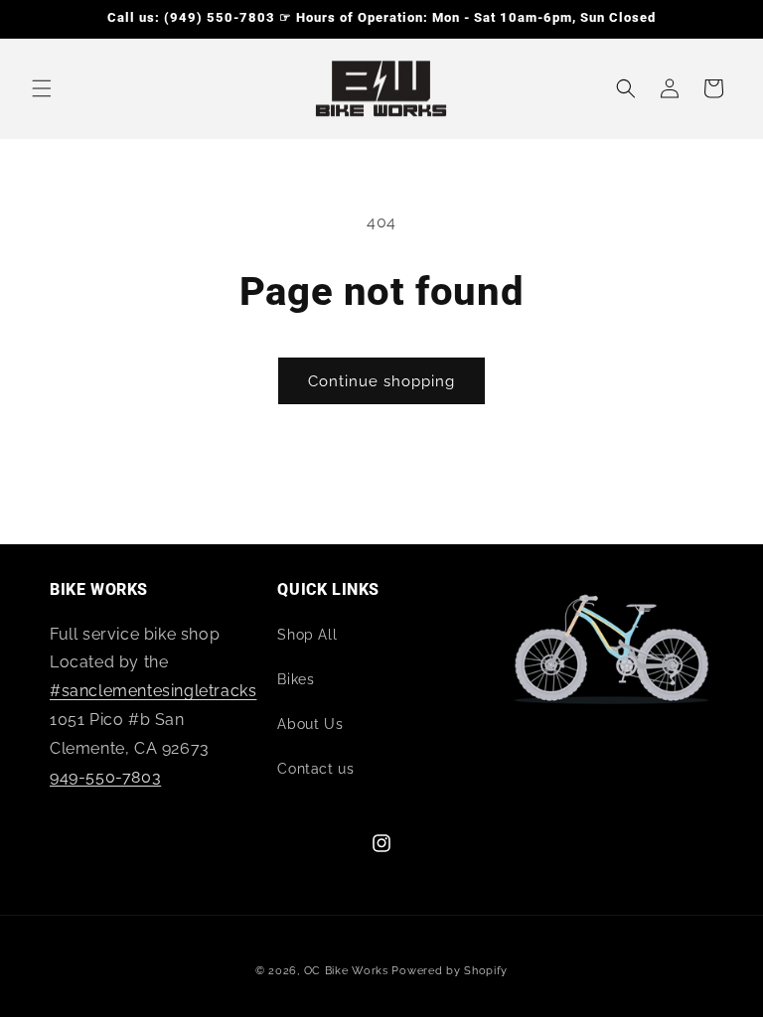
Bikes (295, 679)
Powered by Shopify (449, 970)
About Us (310, 724)
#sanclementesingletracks (153, 690)
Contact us (315, 769)
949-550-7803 (105, 777)
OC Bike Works (346, 970)
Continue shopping (381, 381)
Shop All (307, 635)
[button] (42, 88)
